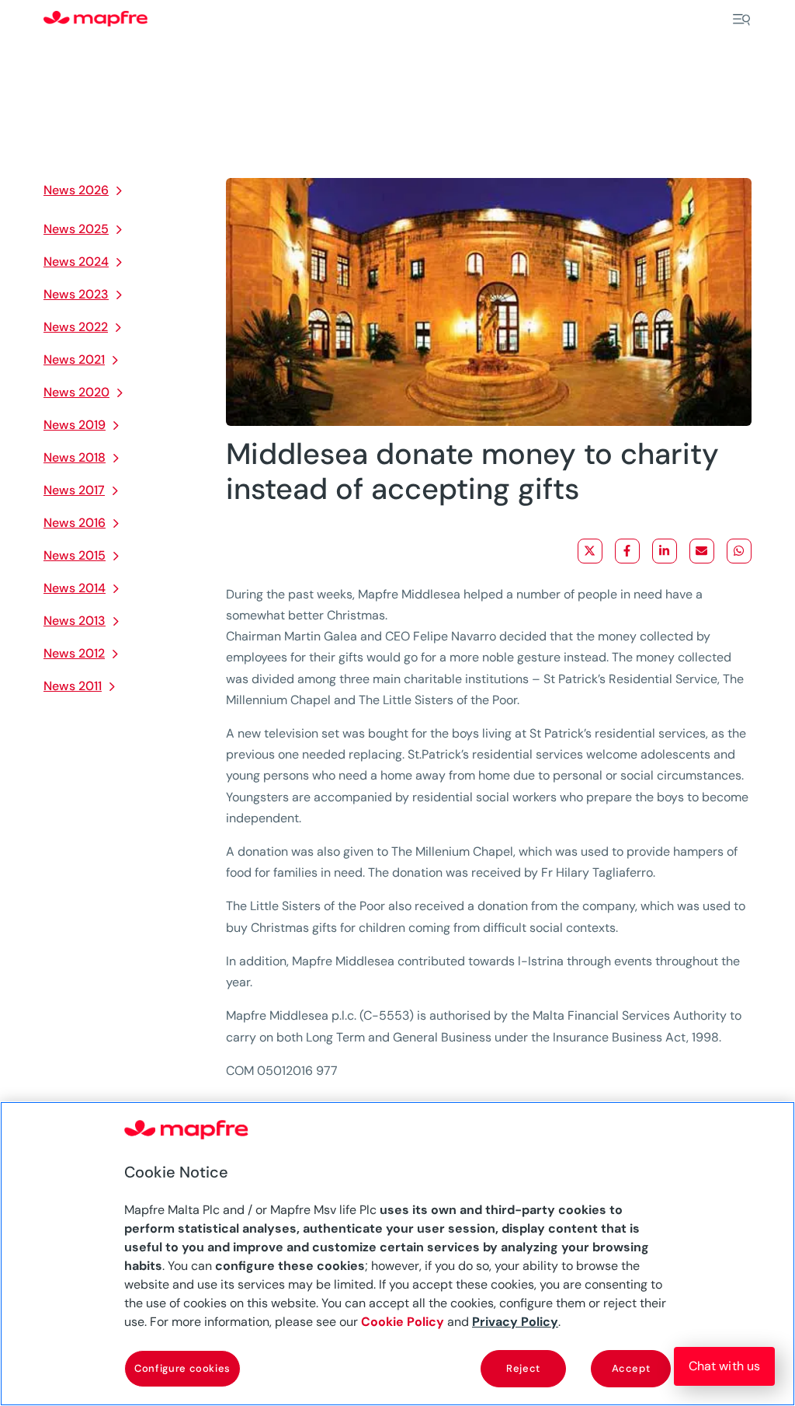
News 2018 (74, 457)
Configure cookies (182, 1368)
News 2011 (72, 686)
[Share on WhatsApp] (739, 551)
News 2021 (74, 359)
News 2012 (74, 653)
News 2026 (76, 190)
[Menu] (741, 19)
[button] (724, 1366)
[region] (397, 1253)
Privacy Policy (515, 1322)
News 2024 (76, 261)
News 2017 (74, 490)
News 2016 (74, 523)
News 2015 (74, 555)
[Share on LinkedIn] (664, 551)
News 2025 (76, 229)
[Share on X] (590, 551)
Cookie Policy (402, 1322)
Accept (631, 1368)
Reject (523, 1368)
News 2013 (74, 620)
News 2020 (76, 392)
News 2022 (75, 327)
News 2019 (74, 425)
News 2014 (74, 588)
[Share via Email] (701, 551)
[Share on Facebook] (627, 551)
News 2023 (76, 294)
